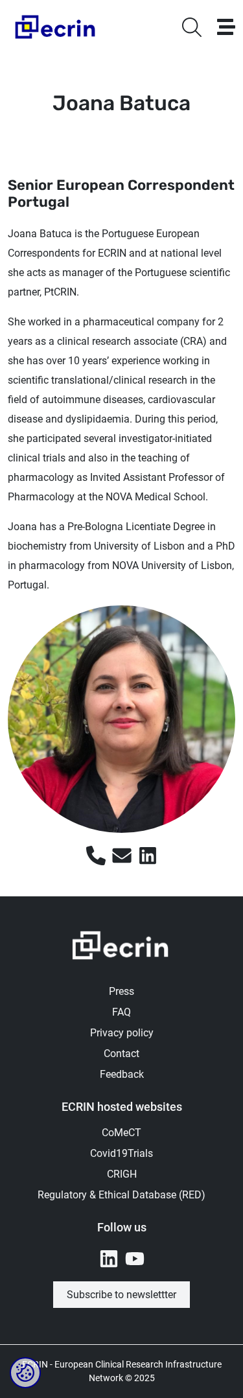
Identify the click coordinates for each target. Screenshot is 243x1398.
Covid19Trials (121, 1153)
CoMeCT (121, 1132)
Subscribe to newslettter (121, 1294)
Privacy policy (122, 1033)
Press (121, 991)
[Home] (56, 27)
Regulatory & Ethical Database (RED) (121, 1195)
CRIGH (122, 1174)
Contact (121, 1053)
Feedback (122, 1074)
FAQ (121, 1012)
